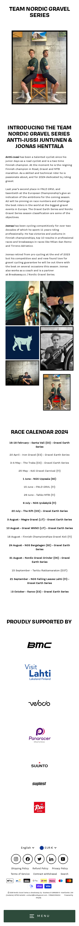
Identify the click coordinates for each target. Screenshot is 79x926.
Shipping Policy (20, 868)
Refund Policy (40, 868)
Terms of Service (20, 873)
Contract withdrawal (45, 873)
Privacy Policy (60, 868)
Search (64, 873)
